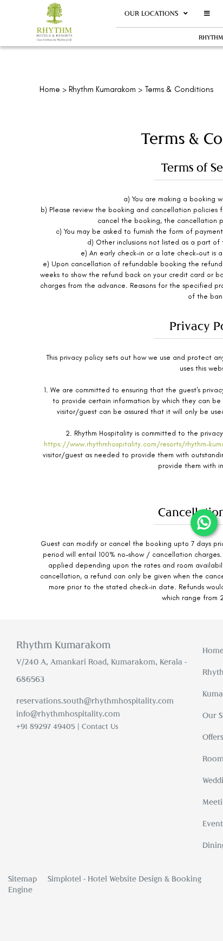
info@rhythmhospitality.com (68, 713)
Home (50, 89)
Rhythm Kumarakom (102, 89)
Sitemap (22, 878)
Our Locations (151, 13)
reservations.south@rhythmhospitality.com (95, 700)
